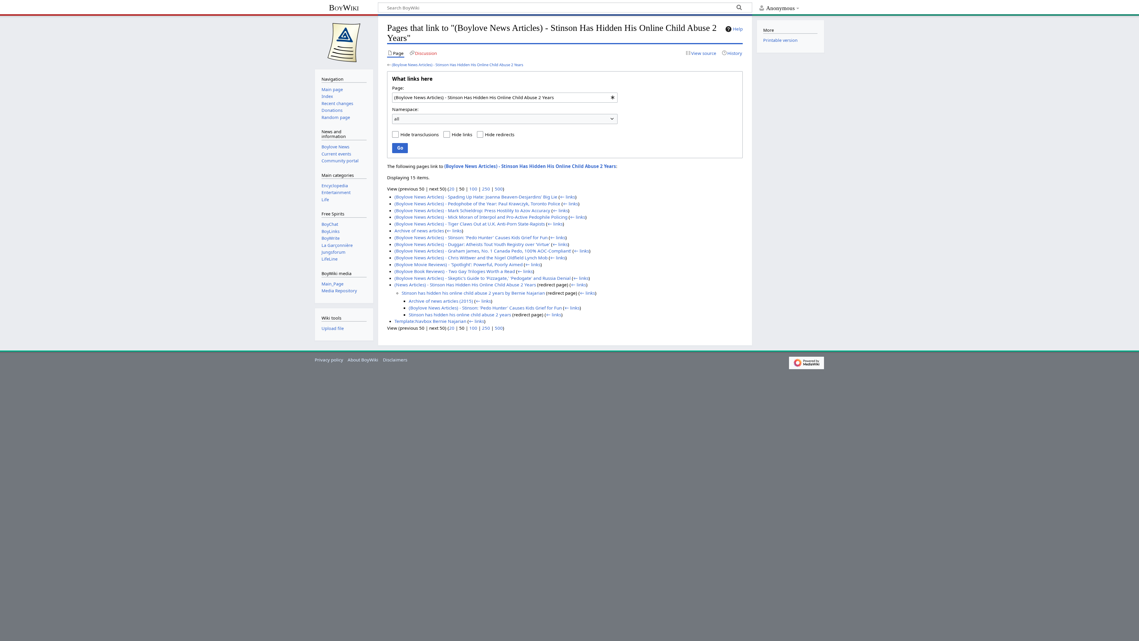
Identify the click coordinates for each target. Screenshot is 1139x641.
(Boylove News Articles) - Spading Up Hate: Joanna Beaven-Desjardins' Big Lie (475, 197)
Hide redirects (499, 134)
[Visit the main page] (344, 42)
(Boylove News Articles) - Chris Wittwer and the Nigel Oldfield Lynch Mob (471, 258)
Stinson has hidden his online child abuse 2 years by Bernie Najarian (473, 293)
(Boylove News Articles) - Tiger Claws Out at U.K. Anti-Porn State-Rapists (469, 224)
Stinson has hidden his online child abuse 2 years (460, 315)
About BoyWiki (363, 360)
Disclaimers (395, 360)
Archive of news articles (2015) (441, 301)
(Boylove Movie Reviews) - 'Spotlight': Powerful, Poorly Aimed (458, 264)
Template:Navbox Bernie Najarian (430, 321)
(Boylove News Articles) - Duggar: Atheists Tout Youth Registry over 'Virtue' (472, 244)
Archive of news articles (419, 231)
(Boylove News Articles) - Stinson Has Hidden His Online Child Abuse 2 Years (457, 64)
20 (451, 189)
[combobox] (505, 98)
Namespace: (405, 109)
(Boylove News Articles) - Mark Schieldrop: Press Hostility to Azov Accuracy (472, 210)
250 (486, 189)
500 (499, 189)
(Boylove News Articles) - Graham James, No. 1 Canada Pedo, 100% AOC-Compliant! (482, 251)
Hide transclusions (419, 134)
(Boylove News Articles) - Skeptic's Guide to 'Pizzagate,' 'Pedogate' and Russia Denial (482, 278)
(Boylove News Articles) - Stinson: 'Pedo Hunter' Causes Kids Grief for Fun (471, 237)
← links (567, 197)
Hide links (462, 134)
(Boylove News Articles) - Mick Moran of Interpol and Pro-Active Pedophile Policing (480, 217)
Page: (398, 88)
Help (738, 29)
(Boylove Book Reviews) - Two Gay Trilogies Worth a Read (454, 271)
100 (473, 189)
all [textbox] (396, 119)
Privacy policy (329, 360)
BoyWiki (344, 7)
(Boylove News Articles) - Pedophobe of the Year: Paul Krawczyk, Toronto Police (477, 204)
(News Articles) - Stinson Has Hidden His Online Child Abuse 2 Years (465, 285)
